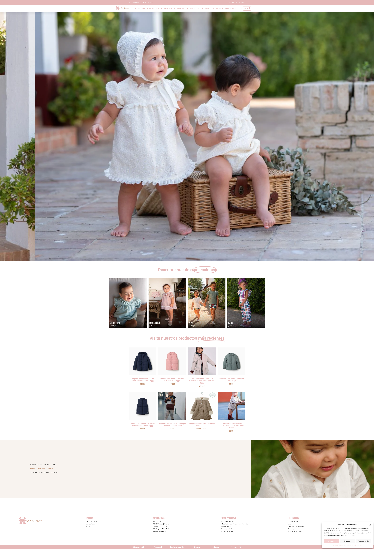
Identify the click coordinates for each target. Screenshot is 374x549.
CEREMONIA (140, 8)
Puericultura (229, 8)
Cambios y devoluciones (296, 526)
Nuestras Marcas (153, 8)
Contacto (197, 547)
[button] (370, 525)
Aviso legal (359, 545)
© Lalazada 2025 (138, 547)
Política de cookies (338, 545)
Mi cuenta (216, 547)
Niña (191, 8)
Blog (289, 524)
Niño (199, 8)
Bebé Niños (181, 8)
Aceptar (331, 541)
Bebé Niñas (168, 8)
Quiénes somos (293, 521)
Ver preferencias (363, 541)
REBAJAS (217, 8)
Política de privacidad (350, 545)
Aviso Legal (291, 529)
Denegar (347, 541)
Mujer (207, 8)
